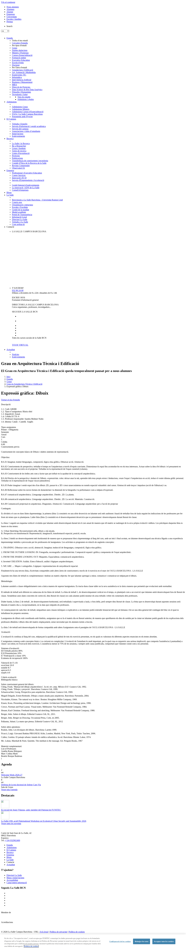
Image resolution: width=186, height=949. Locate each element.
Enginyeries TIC (19, 75)
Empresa (10, 170)
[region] (93, 941)
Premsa (10, 21)
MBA (14, 84)
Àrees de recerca (19, 151)
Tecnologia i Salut (20, 94)
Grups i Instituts (19, 148)
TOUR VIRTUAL (20, 345)
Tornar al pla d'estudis (10, 400)
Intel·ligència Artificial (21, 80)
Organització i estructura (22, 205)
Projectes (16, 156)
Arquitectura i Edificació (22, 70)
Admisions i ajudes (25, 99)
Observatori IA (18, 168)
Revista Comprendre (21, 165)
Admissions (12, 102)
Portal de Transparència (22, 214)
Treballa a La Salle (20, 222)
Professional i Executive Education (27, 173)
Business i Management (22, 82)
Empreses (11, 14)
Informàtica (17, 77)
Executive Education (21, 60)
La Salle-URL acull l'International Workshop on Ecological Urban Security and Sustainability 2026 (43, 821)
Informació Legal (19, 217)
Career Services (18, 175)
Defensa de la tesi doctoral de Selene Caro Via (21, 785)
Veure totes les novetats (11, 823)
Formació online (19, 58)
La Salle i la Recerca (21, 143)
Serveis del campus (20, 129)
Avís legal (44, 932)
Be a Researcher (19, 146)
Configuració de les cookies (120, 941)
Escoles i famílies (14, 19)
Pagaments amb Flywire (22, 116)
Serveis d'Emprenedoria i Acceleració (28, 180)
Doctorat (15, 65)
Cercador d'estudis (20, 43)
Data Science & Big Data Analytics (27, 89)
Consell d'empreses (20, 190)
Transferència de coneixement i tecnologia (30, 160)
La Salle (10, 195)
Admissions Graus (20, 107)
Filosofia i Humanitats (21, 92)
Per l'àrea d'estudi (19, 67)
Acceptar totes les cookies (164, 941)
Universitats (12, 17)
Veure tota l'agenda (9, 789)
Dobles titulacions (19, 50)
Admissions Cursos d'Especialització (27, 111)
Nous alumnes (13, 7)
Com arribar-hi (18, 224)
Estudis (10, 38)
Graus (14, 48)
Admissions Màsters (20, 109)
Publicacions (17, 158)
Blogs (9, 192)
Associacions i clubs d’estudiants (26, 131)
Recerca (10, 138)
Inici (8, 376)
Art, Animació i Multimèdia (24, 72)
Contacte (10, 227)
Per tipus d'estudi (19, 45)
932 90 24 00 (17, 290)
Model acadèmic (19, 212)
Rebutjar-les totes (141, 941)
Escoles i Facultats (20, 207)
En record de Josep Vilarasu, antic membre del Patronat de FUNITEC (31, 810)
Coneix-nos (17, 202)
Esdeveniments (18, 136)
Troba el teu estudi (20, 40)
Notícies (15, 354)
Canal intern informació (17, 882)
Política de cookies (77, 932)
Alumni (10, 12)
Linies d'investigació (21, 153)
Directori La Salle (19, 219)
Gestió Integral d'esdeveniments (25, 185)
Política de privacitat (58, 932)
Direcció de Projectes (21, 87)
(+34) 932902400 (12, 840)
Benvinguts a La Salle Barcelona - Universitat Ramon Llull (37, 200)
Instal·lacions (17, 134)
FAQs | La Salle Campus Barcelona (27, 114)
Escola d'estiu (18, 62)
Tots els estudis (23, 97)
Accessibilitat (12, 880)
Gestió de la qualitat (20, 210)
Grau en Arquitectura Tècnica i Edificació (24, 384)
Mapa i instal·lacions (15, 878)
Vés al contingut (8, 2)
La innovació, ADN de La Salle (25, 187)
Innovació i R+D (19, 178)
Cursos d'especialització (22, 55)
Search (9, 26)
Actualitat (11, 349)
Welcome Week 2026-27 (11, 775)
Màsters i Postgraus (20, 53)
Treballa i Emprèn (19, 124)
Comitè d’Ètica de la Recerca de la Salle (29, 163)
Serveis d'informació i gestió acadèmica (29, 126)
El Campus (11, 119)
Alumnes (10, 9)
